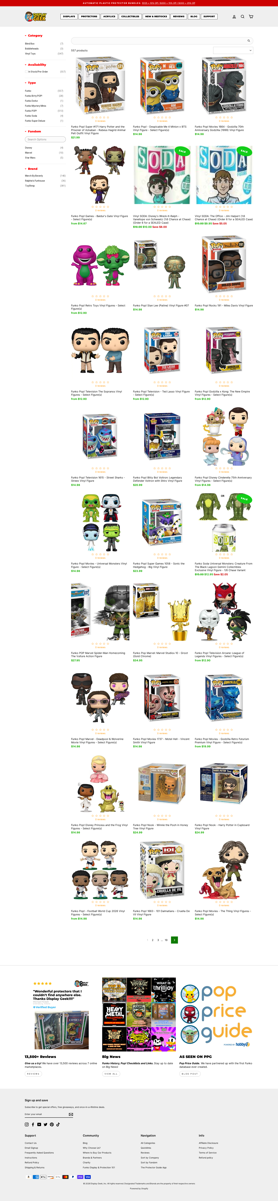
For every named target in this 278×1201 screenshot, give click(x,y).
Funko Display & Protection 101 (99, 1167)
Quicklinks (146, 1148)
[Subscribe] (71, 1114)
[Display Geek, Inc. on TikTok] (58, 1124)
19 (166, 940)
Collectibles (130, 16)
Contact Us (31, 1143)
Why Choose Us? (92, 1148)
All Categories (148, 1143)
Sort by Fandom (149, 1162)
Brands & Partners (92, 1157)
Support (209, 16)
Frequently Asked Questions (39, 1152)
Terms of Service (208, 1152)
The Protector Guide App (154, 1167)
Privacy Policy (206, 1148)
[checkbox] (44, 44)
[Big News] (139, 1014)
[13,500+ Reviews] (62, 1014)
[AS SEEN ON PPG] (216, 1014)
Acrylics (109, 16)
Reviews (178, 16)
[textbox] (45, 139)
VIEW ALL (111, 1074)
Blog (193, 16)
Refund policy (206, 1157)
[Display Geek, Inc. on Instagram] (27, 1124)
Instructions (31, 1157)
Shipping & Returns (34, 1167)
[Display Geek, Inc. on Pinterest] (52, 1124)
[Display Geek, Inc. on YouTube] (39, 1124)
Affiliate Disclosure (208, 1143)
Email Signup (31, 1148)
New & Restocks (156, 16)
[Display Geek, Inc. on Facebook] (33, 1124)
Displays (69, 16)
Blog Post (190, 1074)
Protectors (89, 16)
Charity (86, 1162)
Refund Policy (32, 1162)
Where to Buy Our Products (97, 1152)
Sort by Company (150, 1157)
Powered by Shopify (139, 1188)
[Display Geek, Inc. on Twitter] (45, 1124)
